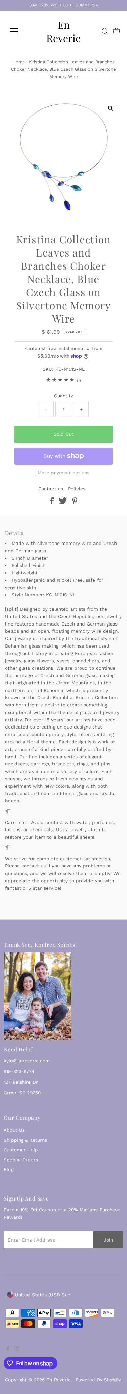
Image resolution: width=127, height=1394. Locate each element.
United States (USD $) (40, 1294)
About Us (14, 1130)
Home (18, 61)
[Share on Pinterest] (75, 502)
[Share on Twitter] (64, 502)
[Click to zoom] (111, 108)
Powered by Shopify (98, 1379)
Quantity (63, 395)
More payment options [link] (63, 472)
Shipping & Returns (25, 1140)
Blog (8, 1169)
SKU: (48, 369)
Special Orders (21, 1159)
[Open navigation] (19, 31)
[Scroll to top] (113, 1380)
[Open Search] (105, 31)
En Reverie (63, 31)
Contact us (50, 489)
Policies (76, 489)
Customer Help (21, 1149)
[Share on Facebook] (52, 502)
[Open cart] (116, 31)
